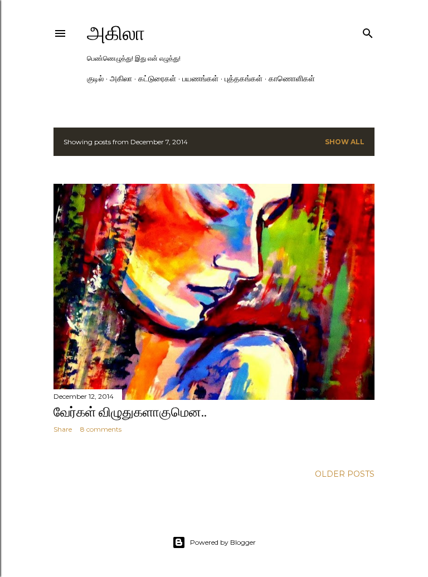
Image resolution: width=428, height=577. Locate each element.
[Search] (367, 31)
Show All (344, 142)
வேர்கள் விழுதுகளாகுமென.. (130, 411)
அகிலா (116, 33)
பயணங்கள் (200, 79)
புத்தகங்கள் (243, 79)
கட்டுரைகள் (157, 79)
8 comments (100, 429)
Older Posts (344, 474)
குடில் (95, 79)
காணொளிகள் (292, 79)
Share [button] (63, 429)
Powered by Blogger (223, 542)
